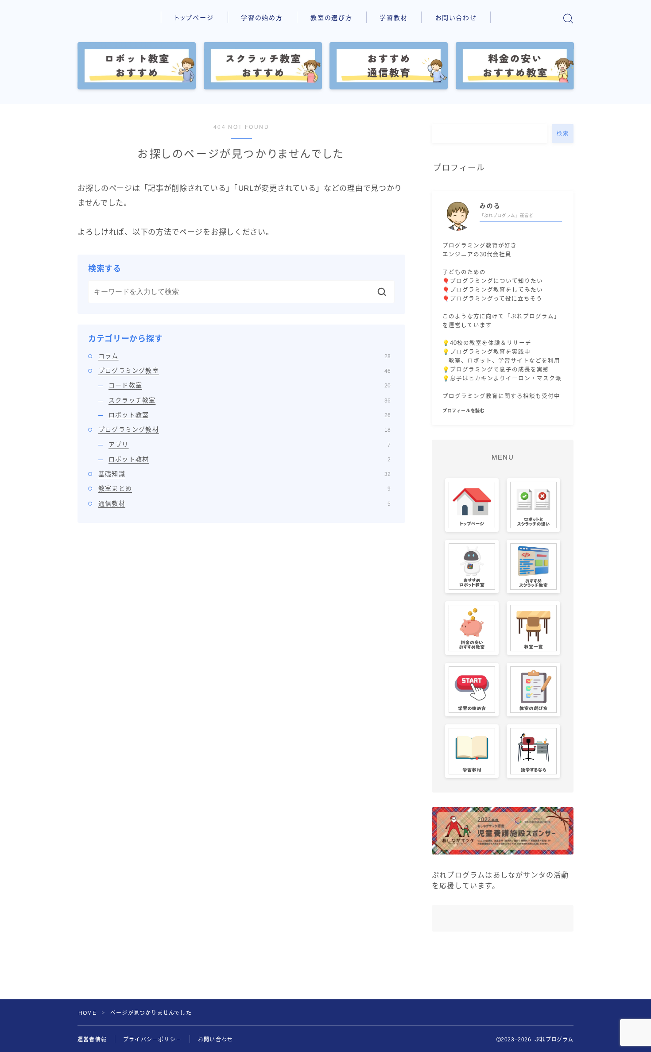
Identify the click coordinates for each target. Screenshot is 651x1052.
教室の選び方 (331, 17)
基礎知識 (244, 473)
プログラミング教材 (244, 429)
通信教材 (244, 503)
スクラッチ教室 (249, 400)
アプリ (249, 444)
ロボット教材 (249, 459)
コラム (244, 356)
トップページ (194, 17)
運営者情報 (92, 1040)
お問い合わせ (456, 17)
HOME (87, 1013)
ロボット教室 (249, 414)
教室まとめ (244, 488)
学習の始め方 (262, 17)
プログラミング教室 (244, 370)
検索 (563, 133)
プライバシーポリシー (152, 1040)
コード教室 (249, 385)
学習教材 (394, 17)
